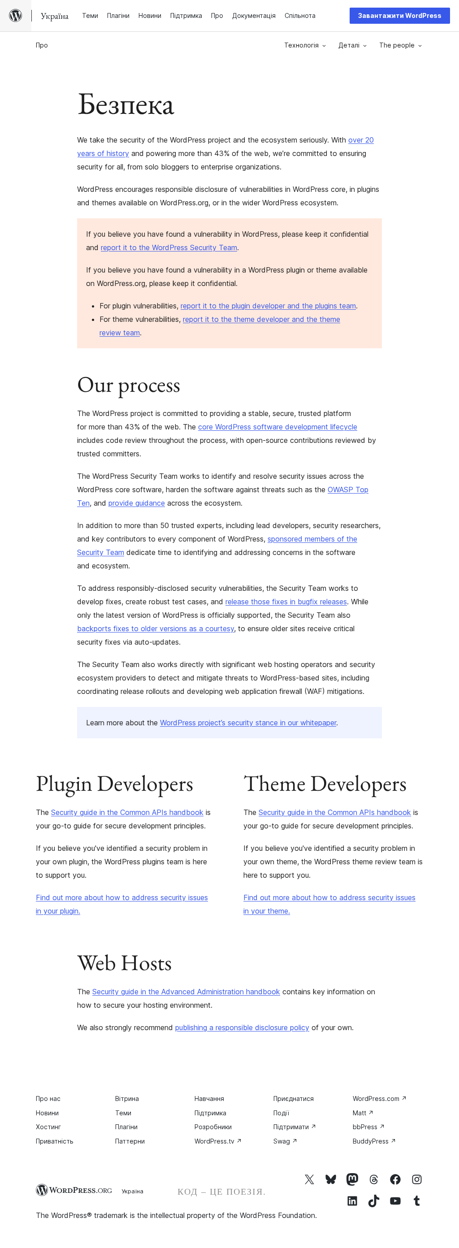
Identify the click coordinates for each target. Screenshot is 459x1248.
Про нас (48, 1098)
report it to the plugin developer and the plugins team (268, 305)
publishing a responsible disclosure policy (242, 1027)
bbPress (369, 1127)
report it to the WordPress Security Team (169, 247)
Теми (123, 1113)
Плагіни (126, 1127)
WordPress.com (380, 1098)
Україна (132, 1191)
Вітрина (127, 1098)
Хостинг (48, 1127)
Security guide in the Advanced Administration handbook (186, 991)
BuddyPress (374, 1141)
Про (42, 45)
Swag (285, 1141)
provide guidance (136, 502)
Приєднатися (293, 1098)
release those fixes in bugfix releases (286, 601)
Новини (47, 1113)
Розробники (213, 1127)
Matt (363, 1113)
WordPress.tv (218, 1141)
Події (281, 1113)
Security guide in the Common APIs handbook (127, 812)
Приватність (55, 1141)
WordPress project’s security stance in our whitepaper (248, 722)
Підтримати (294, 1127)
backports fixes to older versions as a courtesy (155, 628)
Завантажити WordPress (400, 15)
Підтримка (210, 1113)
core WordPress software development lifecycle (277, 426)
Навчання (209, 1098)
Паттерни (130, 1141)
